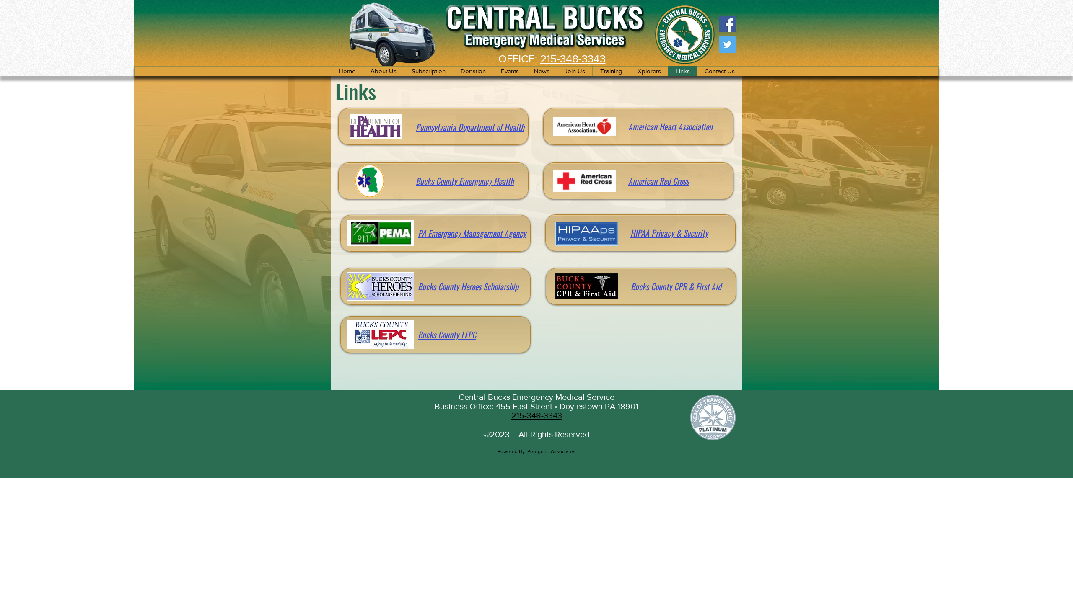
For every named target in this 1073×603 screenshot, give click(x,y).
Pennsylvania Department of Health (470, 127)
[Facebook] (727, 24)
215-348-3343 (573, 58)
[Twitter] (727, 44)
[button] (574, 71)
